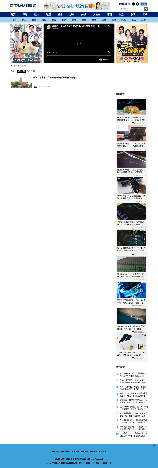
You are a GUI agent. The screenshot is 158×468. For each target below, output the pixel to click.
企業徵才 (102, 451)
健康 (114, 19)
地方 (14, 19)
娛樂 (72, 14)
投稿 (133, 19)
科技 (64, 19)
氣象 (123, 19)
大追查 (96, 14)
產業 (94, 19)
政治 (36, 14)
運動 (44, 19)
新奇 (74, 19)
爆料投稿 (93, 451)
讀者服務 (84, 451)
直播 (145, 14)
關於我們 (55, 451)
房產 (104, 19)
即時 (24, 14)
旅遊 (54, 19)
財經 (48, 14)
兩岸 (24, 19)
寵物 (84, 19)
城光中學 (23, 66)
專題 (109, 14)
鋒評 (83, 14)
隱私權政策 (65, 451)
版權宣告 (75, 451)
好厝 (143, 19)
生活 (121, 14)
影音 (133, 14)
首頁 (13, 14)
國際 (34, 19)
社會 (60, 14)
